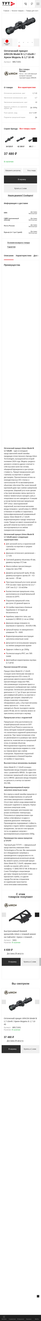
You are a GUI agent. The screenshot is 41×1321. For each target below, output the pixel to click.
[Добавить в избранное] (35, 62)
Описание (9, 256)
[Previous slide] (4, 915)
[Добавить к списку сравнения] (31, 62)
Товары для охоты (32, 11)
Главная (6, 11)
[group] (19, 42)
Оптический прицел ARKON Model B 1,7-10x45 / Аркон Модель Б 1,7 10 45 (20, 1021)
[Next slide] (36, 42)
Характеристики (23, 256)
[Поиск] (32, 4)
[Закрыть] (38, 1296)
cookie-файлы (27, 1301)
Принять (27, 1311)
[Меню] (38, 4)
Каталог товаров (18, 11)
